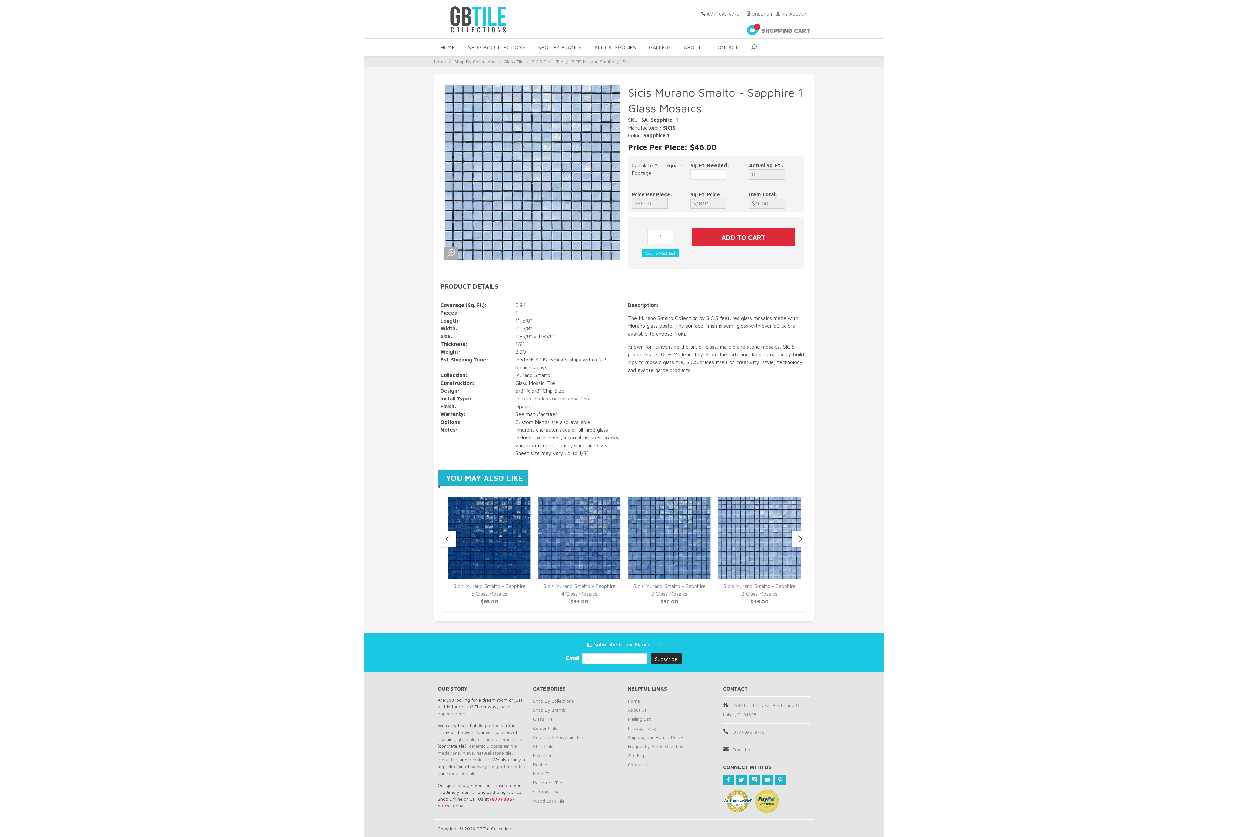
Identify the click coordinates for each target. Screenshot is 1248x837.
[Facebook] (728, 780)
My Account (795, 14)
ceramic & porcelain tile (493, 746)
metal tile (447, 759)
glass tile (466, 739)
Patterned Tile (547, 782)
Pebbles (541, 764)
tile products (490, 725)
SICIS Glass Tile (547, 61)
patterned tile (511, 766)
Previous (448, 539)
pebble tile (479, 759)
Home (447, 47)
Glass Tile (514, 61)
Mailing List (639, 719)
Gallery (660, 47)
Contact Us (639, 764)
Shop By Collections (496, 47)
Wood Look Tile (549, 801)
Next (800, 539)
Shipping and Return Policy (655, 737)
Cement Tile (545, 728)
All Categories (615, 47)
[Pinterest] (780, 780)
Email (573, 658)
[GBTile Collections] (497, 19)
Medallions (544, 755)
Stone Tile (543, 746)
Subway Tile (545, 791)
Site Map (637, 755)
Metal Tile (543, 773)
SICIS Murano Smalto (593, 61)
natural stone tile (494, 752)
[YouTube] (767, 780)
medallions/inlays (456, 752)
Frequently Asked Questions (657, 746)
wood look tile (461, 773)
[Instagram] (754, 780)
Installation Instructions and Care (553, 398)
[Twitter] (741, 780)
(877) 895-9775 (723, 14)
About (692, 47)
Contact (726, 47)
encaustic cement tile (500, 739)
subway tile (482, 766)
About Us (637, 710)
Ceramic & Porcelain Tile (558, 737)
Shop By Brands (559, 47)
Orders (759, 14)
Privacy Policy (642, 728)
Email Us (741, 749)
